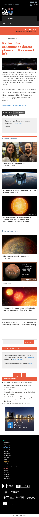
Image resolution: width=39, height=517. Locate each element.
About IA (6, 440)
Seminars (6, 457)
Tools (5, 459)
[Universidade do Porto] (23, 485)
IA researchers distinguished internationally (18, 382)
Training (6, 461)
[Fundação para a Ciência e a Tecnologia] (8, 497)
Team (5, 444)
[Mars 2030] (19, 272)
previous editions (17, 359)
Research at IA (19, 112)
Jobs (5, 5)
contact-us (18, 123)
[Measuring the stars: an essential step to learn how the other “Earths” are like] (19, 297)
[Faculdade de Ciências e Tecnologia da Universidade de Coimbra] (10, 491)
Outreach (30, 29)
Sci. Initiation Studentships (11, 467)
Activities (6, 472)
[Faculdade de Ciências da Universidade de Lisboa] (8, 485)
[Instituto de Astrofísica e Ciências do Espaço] (7, 11)
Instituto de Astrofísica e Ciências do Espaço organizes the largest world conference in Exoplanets (18, 399)
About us (6, 476)
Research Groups (8, 450)
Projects (6, 451)
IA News (6, 470)
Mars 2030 (7, 283)
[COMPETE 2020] (21, 497)
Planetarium (7, 478)
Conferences (7, 455)
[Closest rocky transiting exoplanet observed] (19, 245)
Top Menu (9, 18)
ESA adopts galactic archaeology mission (17, 404)
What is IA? (7, 442)
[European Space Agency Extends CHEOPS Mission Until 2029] (19, 179)
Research (6, 448)
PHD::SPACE (7, 465)
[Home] (31, 5)
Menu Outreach (9, 24)
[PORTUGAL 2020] (30, 497)
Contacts (16, 5)
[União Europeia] (8, 503)
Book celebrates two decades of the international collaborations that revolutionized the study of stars (17, 219)
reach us (31, 363)
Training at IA (7, 463)
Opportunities (7, 446)
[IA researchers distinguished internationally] (19, 152)
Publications (7, 453)
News (10, 5)
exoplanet (14, 115)
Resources (6, 474)
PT (34, 5)
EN (37, 5)
